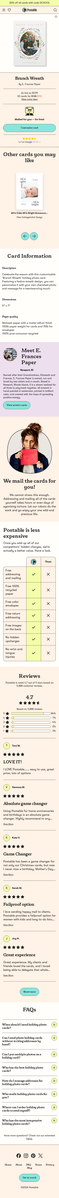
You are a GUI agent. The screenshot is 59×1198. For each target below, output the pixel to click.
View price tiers (29, 99)
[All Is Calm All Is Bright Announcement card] (29, 191)
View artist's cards (17, 405)
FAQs (29, 1139)
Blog (29, 1168)
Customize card (29, 128)
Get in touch (29, 1177)
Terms (38, 1165)
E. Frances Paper (31, 84)
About (18, 1165)
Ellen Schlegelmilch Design (29, 217)
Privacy (50, 1165)
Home (8, 1165)
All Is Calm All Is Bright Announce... (29, 213)
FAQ (28, 1165)
